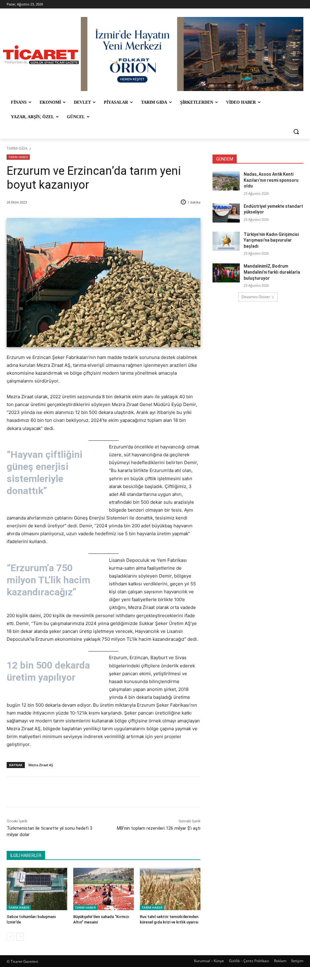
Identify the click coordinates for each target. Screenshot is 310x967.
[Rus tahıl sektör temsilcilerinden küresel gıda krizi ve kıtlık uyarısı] (170, 889)
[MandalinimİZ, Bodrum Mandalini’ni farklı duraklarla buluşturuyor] (226, 272)
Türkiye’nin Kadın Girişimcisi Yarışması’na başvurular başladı (271, 240)
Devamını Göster (256, 296)
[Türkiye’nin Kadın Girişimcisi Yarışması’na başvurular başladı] (226, 241)
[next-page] (20, 937)
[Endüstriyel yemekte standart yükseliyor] (226, 213)
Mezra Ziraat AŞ (40, 765)
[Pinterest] (77, 792)
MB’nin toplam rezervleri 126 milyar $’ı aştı (158, 828)
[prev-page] (10, 937)
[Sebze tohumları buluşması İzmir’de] (37, 889)
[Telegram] (105, 792)
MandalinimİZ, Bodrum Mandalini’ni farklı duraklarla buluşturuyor (272, 272)
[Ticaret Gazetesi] (41, 54)
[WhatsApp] (91, 792)
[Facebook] (49, 792)
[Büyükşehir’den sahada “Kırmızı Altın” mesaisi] (103, 889)
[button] (296, 131)
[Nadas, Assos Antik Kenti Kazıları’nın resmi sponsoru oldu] (226, 180)
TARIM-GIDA (17, 148)
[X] (63, 792)
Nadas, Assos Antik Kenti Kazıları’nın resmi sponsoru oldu (271, 180)
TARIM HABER (18, 157)
